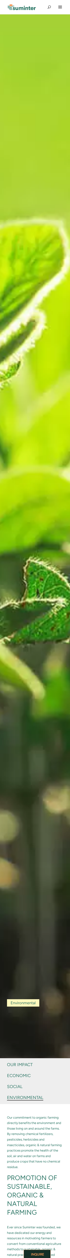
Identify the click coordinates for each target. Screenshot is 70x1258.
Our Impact (20, 1064)
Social (14, 1086)
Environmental (25, 1097)
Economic (19, 1075)
